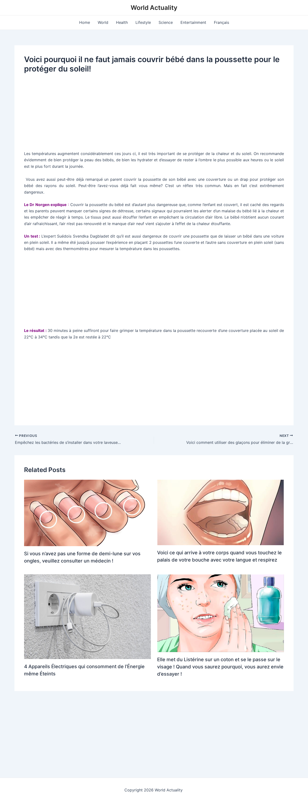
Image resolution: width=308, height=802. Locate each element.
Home (84, 22)
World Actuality (154, 7)
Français (221, 22)
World (103, 22)
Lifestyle (143, 22)
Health (122, 22)
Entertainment (193, 22)
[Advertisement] (154, 115)
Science (166, 22)
